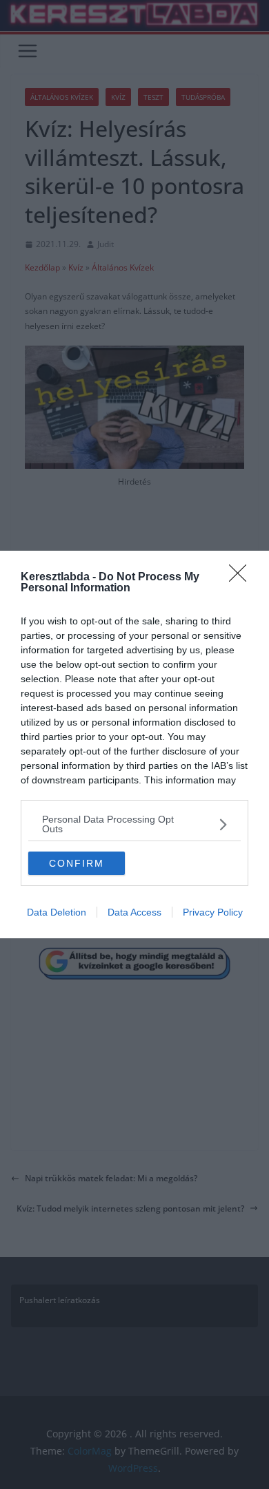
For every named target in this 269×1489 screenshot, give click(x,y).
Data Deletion (56, 912)
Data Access (134, 912)
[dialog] (134, 744)
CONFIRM (76, 863)
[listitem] (134, 824)
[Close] (242, 577)
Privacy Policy (213, 912)
